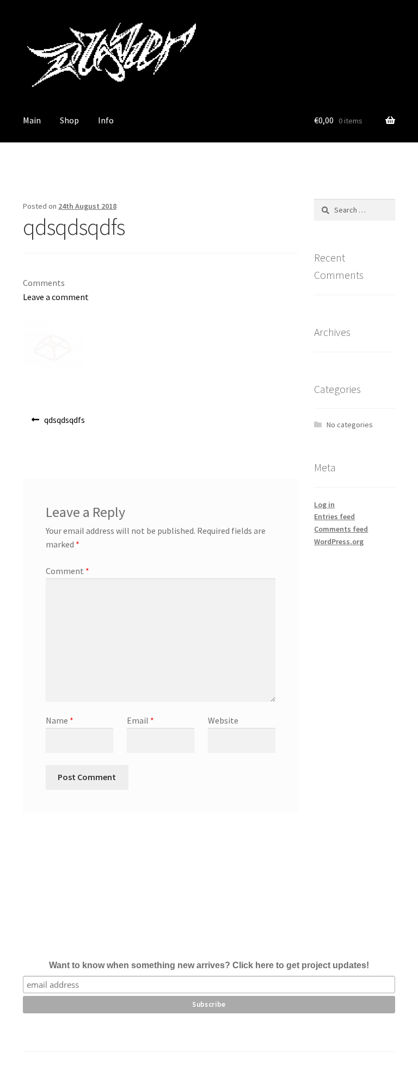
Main (32, 120)
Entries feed (334, 516)
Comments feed (341, 529)
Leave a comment (56, 296)
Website (223, 720)
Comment (67, 570)
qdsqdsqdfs (64, 423)
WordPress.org (339, 541)
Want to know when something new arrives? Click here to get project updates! (209, 965)
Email (140, 720)
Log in (324, 504)
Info (106, 120)
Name (59, 720)
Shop (69, 120)
